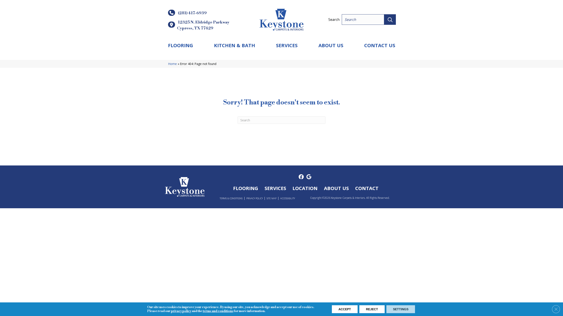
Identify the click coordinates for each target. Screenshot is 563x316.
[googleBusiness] (309, 177)
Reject (372, 309)
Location (305, 188)
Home (172, 64)
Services (287, 45)
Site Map (271, 198)
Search (334, 19)
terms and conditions (218, 311)
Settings (400, 309)
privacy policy (181, 311)
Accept (344, 309)
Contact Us (379, 45)
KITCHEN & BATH (234, 45)
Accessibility (287, 198)
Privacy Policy (254, 198)
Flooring (180, 45)
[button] (390, 19)
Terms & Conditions (231, 198)
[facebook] (301, 177)
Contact (366, 188)
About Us (330, 45)
